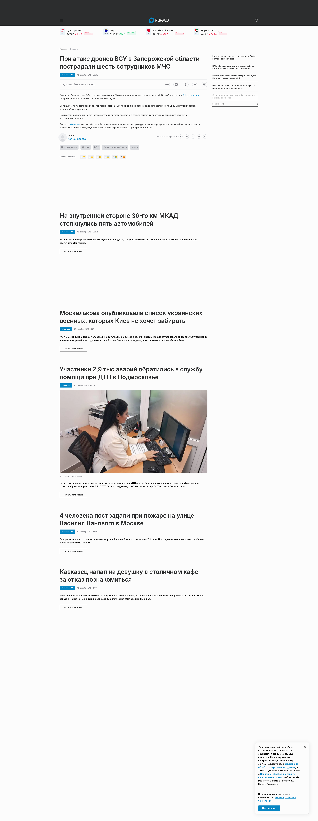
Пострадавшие (69, 147)
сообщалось (73, 124)
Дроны (85, 147)
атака (135, 147)
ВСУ (96, 147)
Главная (63, 49)
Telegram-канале (191, 95)
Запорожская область (115, 147)
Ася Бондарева (77, 138)
